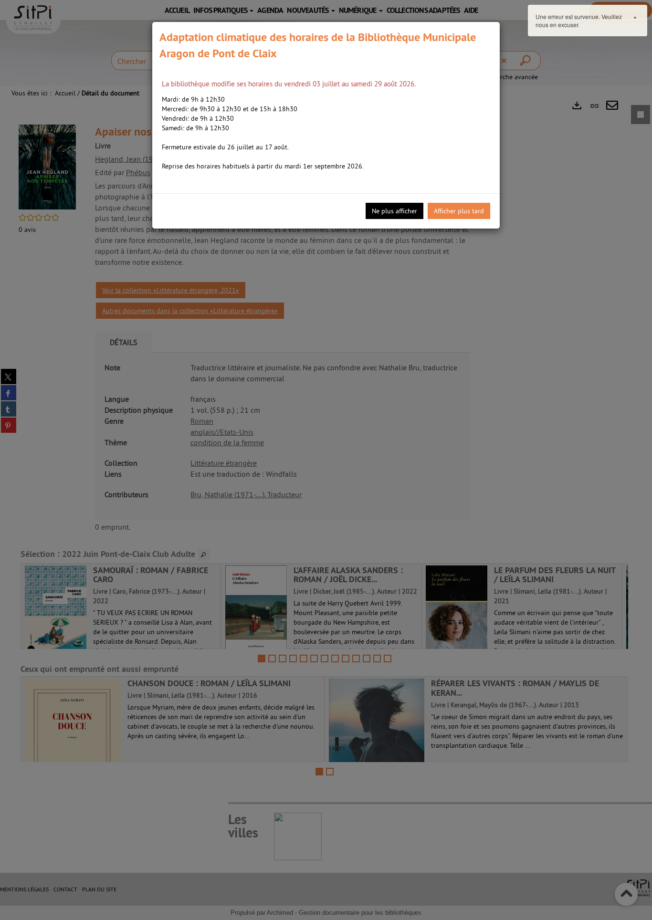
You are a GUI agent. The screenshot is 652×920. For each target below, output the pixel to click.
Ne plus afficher (394, 211)
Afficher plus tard (459, 211)
